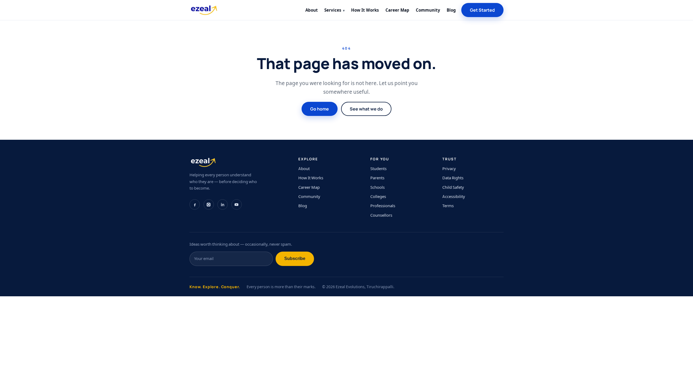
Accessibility (453, 196)
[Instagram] (209, 204)
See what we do (366, 109)
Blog (451, 10)
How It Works (365, 10)
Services (332, 10)
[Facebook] (194, 204)
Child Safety (453, 187)
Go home (319, 109)
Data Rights (452, 178)
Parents (377, 178)
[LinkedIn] (222, 204)
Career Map (397, 10)
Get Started (482, 10)
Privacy (449, 168)
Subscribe (294, 258)
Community (428, 10)
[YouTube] (236, 204)
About (311, 10)
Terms (448, 206)
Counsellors (381, 215)
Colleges (378, 196)
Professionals (382, 206)
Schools (377, 187)
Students (378, 168)
